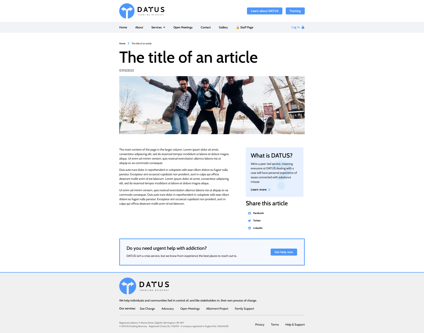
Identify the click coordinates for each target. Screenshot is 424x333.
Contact (206, 27)
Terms (275, 324)
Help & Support (295, 324)
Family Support (244, 308)
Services (156, 27)
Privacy (259, 324)
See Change (147, 308)
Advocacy (167, 308)
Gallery (223, 27)
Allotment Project (217, 308)
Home (123, 27)
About (139, 27)
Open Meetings (182, 27)
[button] (274, 213)
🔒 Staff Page (244, 27)
